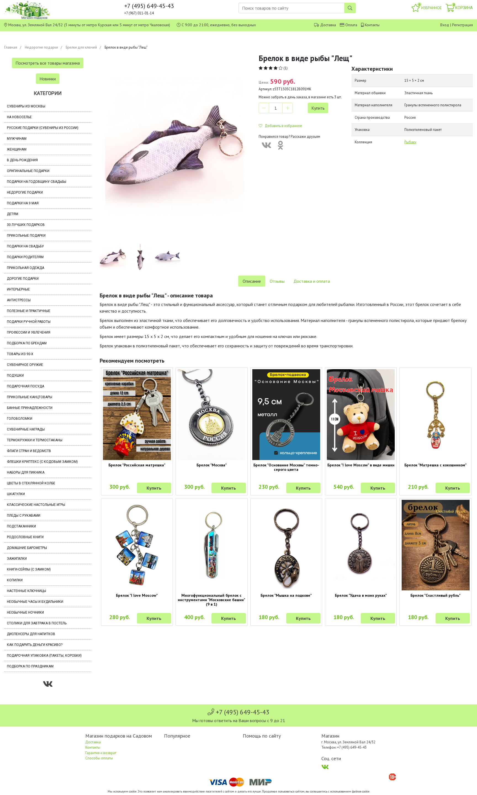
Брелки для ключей (81, 47)
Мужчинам (16, 139)
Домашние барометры (27, 548)
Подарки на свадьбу (25, 246)
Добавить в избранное (282, 125)
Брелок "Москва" (212, 465)
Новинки (47, 78)
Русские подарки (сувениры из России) (42, 128)
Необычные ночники (25, 612)
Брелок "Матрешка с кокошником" (435, 465)
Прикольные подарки (26, 235)
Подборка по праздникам (30, 666)
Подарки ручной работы (29, 322)
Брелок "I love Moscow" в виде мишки (360, 465)
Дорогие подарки (23, 279)
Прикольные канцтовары (29, 397)
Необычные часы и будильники (35, 602)
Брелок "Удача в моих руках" (361, 595)
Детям (12, 214)
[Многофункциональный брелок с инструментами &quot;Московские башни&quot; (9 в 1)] (211, 545)
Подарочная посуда (25, 386)
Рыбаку (410, 142)
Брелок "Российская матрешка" (136, 465)
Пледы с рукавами (23, 515)
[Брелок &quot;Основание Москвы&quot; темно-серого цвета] (286, 414)
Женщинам (16, 149)
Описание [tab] (252, 281)
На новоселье (19, 117)
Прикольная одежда (25, 268)
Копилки (15, 580)
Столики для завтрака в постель (37, 623)
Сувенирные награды (26, 429)
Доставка (328, 24)
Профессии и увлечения (28, 332)
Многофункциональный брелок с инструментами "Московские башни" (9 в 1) (211, 600)
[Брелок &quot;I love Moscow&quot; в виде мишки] (361, 414)
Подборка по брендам (27, 343)
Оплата (351, 24)
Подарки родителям (25, 257)
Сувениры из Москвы (26, 106)
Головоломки (19, 419)
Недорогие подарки (41, 47)
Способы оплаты (99, 758)
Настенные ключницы (26, 591)
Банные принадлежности (29, 408)
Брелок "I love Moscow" (137, 595)
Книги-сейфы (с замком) (29, 569)
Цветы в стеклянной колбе (31, 483)
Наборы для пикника (25, 472)
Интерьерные (18, 289)
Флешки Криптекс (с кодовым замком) (42, 462)
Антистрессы (19, 300)
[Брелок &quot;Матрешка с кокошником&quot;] (435, 414)
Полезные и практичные (28, 311)
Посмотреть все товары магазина (47, 63)
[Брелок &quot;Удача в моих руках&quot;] (361, 545)
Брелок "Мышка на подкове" (286, 595)
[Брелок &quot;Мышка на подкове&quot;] (286, 545)
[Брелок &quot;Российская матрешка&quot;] (137, 414)
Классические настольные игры (36, 505)
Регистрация (462, 24)
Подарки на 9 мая (23, 203)
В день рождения (22, 160)
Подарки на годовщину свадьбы (36, 182)
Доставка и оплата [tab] (311, 281)
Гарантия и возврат (100, 753)
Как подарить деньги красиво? (34, 645)
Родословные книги (25, 537)
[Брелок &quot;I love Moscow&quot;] (137, 545)
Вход (444, 24)
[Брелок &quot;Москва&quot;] (211, 414)
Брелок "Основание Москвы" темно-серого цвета (286, 467)
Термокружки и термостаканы (34, 440)
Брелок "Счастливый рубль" (435, 595)
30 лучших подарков (26, 225)
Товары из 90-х (20, 354)
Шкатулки (16, 494)
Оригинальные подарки (28, 171)
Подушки (15, 375)
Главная (10, 47)
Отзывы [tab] (277, 281)
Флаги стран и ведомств (29, 451)
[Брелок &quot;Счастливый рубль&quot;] (435, 545)
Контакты (372, 24)
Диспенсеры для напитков (31, 634)
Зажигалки (17, 559)
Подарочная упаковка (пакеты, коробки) (44, 655)
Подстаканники (21, 526)
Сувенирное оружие (25, 365)
